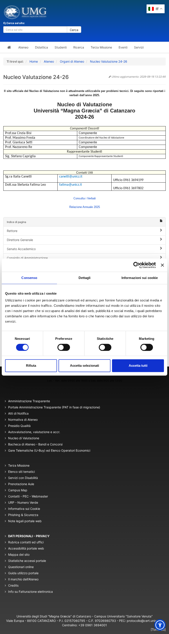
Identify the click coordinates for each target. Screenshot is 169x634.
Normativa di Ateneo (23, 419)
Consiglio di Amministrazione (27, 258)
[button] (160, 625)
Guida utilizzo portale (23, 573)
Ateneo (49, 61)
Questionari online (21, 567)
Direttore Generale (20, 240)
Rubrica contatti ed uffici (26, 542)
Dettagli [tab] (85, 278)
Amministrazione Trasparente (29, 401)
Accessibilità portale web (26, 548)
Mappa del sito (18, 554)
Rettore (12, 231)
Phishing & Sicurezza (23, 515)
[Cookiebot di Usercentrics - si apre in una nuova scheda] (136, 265)
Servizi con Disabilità (23, 478)
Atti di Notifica (18, 413)
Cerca (74, 30)
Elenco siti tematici (21, 471)
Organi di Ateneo (72, 61)
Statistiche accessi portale (27, 561)
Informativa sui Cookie (24, 509)
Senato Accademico (21, 249)
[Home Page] (9, 47)
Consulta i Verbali (84, 198)
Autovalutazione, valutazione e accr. (34, 432)
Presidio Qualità (19, 426)
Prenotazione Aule (21, 484)
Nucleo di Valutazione (23, 438)
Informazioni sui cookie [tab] (139, 278)
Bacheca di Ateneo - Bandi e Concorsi (35, 444)
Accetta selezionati (84, 365)
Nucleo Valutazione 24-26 (108, 61)
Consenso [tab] (29, 278)
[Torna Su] (158, 629)
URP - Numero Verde (23, 502)
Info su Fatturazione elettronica (30, 591)
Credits (13, 585)
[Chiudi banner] (162, 265)
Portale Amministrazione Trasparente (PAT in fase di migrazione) (54, 407)
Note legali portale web (25, 521)
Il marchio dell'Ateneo (23, 579)
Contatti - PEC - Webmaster (28, 496)
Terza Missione (18, 465)
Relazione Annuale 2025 (84, 207)
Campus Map (17, 490)
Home (33, 61)
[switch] (63, 347)
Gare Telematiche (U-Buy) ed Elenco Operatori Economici (49, 450)
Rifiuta (31, 365)
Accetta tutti (138, 365)
